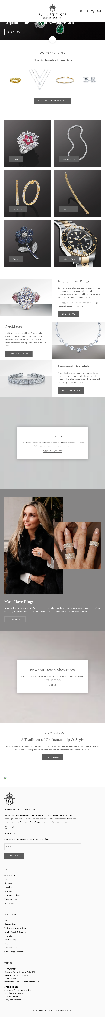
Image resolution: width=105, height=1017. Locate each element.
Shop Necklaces (19, 353)
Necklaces (8, 883)
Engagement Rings (12, 895)
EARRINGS (18, 209)
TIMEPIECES (68, 259)
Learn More (52, 757)
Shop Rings (68, 314)
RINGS (16, 159)
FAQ (6, 943)
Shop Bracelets (71, 390)
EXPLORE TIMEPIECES (52, 451)
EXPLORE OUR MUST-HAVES (52, 100)
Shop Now (14, 32)
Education (8, 936)
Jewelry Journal (10, 939)
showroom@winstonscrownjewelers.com (21, 981)
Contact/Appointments (14, 951)
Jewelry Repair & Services (15, 932)
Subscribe (14, 855)
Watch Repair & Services (15, 928)
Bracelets (68, 209)
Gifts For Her (10, 875)
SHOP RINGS (15, 619)
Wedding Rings (11, 899)
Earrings (8, 891)
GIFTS (16, 259)
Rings (6, 879)
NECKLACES (68, 159)
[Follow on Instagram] (5, 827)
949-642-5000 (10, 978)
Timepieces (9, 903)
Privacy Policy (10, 947)
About (6, 920)
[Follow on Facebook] (12, 827)
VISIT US (52, 685)
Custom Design (11, 924)
